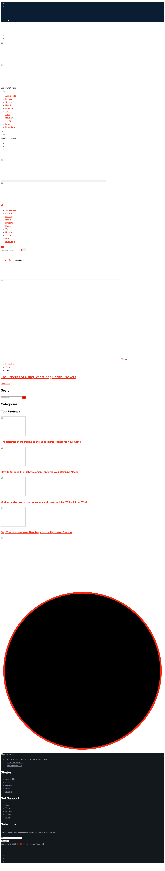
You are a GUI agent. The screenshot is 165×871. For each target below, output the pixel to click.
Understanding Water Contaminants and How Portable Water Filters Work (44, 502)
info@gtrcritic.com (14, 766)
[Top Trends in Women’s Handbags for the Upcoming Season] (13, 526)
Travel (8, 121)
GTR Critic (21, 844)
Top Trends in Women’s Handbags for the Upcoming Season (36, 532)
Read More (5, 384)
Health (8, 105)
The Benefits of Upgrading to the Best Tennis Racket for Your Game (41, 441)
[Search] (2, 132)
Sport (7, 805)
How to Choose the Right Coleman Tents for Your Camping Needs (39, 471)
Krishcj (11, 364)
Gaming (8, 102)
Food (7, 124)
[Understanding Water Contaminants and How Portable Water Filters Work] (13, 496)
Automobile (10, 96)
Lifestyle (9, 108)
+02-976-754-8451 (15, 762)
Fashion (8, 99)
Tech (7, 115)
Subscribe (5, 841)
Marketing (10, 127)
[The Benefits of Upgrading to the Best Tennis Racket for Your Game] (13, 435)
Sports (8, 111)
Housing (9, 118)
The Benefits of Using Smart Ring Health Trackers (38, 377)
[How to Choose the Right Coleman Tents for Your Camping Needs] (13, 465)
